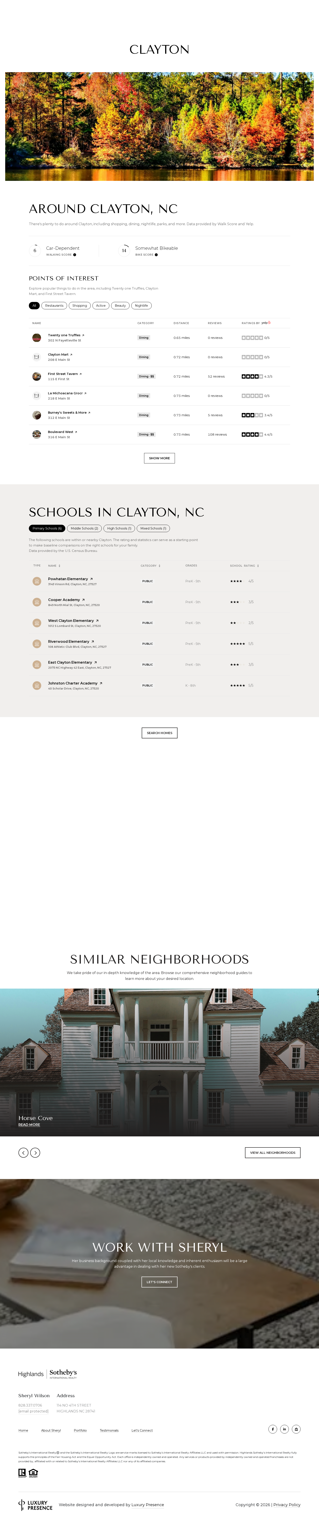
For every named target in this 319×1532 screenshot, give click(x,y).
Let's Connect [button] (159, 1282)
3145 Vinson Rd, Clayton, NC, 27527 (72, 584)
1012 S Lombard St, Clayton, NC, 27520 (74, 626)
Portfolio (80, 1430)
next (35, 1153)
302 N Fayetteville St (64, 340)
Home (23, 1430)
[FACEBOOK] (272, 1429)
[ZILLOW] (296, 1429)
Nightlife (143, 306)
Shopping (81, 306)
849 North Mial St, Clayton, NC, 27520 (74, 605)
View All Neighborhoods (272, 1153)
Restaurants (56, 306)
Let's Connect (142, 1430)
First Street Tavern (63, 374)
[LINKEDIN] (284, 1429)
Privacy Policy (287, 1504)
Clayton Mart (58, 354)
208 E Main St (59, 360)
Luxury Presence (148, 1504)
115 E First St (58, 379)
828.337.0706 (30, 1405)
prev (23, 1153)
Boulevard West (60, 432)
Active (102, 306)
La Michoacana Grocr (65, 393)
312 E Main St (59, 418)
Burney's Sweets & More (67, 413)
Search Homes (159, 733)
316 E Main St (59, 437)
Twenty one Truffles (64, 335)
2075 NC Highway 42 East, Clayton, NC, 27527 (79, 667)
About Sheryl (51, 1430)
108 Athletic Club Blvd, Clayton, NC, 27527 (77, 646)
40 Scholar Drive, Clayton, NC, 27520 (73, 688)
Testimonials (109, 1430)
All (36, 306)
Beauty (122, 306)
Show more (159, 458)
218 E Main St (59, 398)
